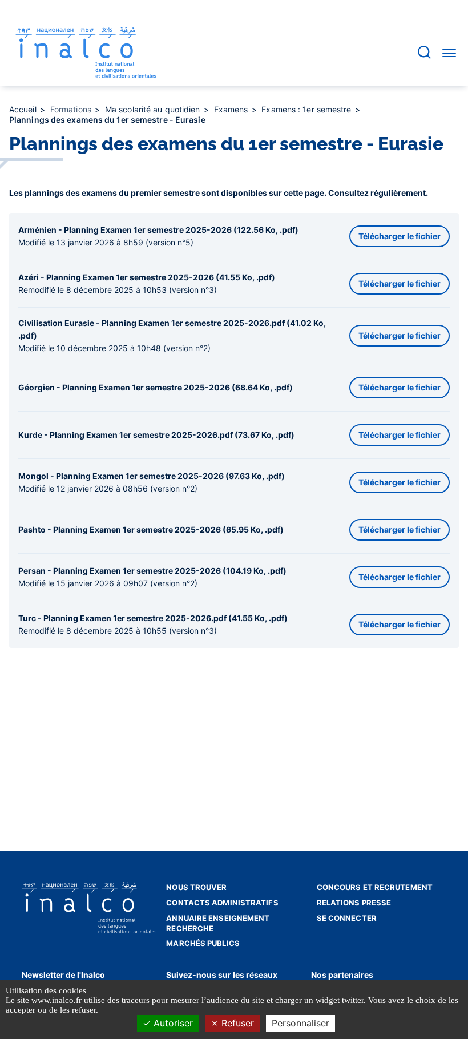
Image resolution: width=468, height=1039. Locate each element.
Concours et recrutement (375, 887)
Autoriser (172, 1023)
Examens (232, 109)
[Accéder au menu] (449, 52)
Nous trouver (196, 887)
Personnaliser (300, 1023)
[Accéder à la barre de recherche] (424, 52)
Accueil (24, 109)
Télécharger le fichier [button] (399, 236)
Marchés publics (203, 943)
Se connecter (347, 918)
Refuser (236, 1023)
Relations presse (354, 902)
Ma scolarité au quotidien (154, 109)
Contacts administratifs (222, 902)
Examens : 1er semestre (307, 109)
